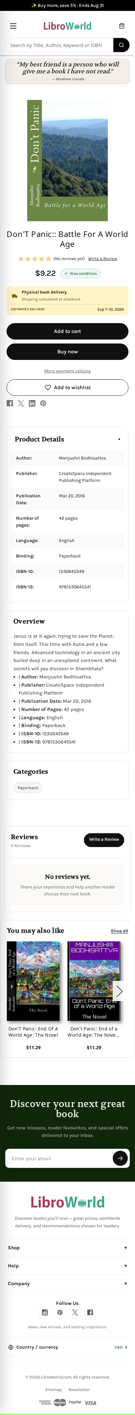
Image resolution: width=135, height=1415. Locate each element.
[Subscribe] (120, 1158)
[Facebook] (10, 403)
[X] (21, 403)
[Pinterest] (43, 403)
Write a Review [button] (102, 258)
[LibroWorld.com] (68, 1202)
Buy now (67, 351)
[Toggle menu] (13, 26)
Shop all (119, 930)
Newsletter (79, 1389)
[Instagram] (45, 1312)
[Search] (121, 45)
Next (119, 991)
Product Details (39, 439)
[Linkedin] (32, 403)
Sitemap (53, 1389)
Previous (7, 991)
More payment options (67, 371)
